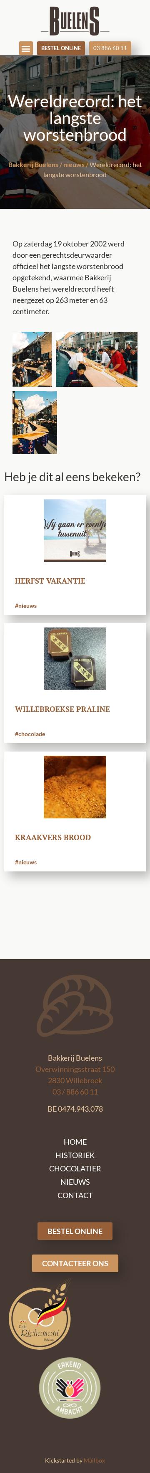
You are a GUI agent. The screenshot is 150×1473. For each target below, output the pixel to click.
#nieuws (26, 605)
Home (75, 1142)
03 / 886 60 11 (75, 1091)
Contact (75, 1195)
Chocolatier (75, 1168)
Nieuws (75, 1182)
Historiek (75, 1155)
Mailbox (94, 1460)
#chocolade (30, 733)
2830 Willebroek (75, 1080)
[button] (26, 48)
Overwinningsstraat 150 (75, 1069)
